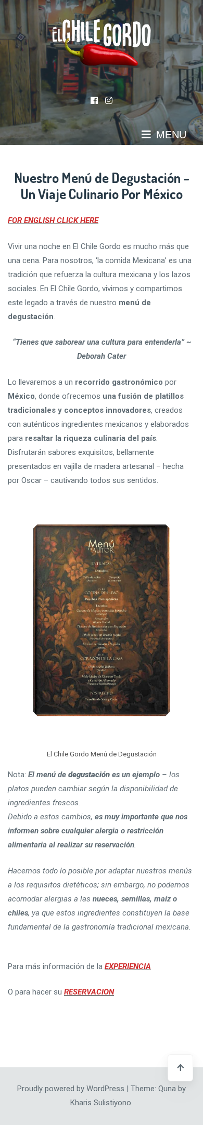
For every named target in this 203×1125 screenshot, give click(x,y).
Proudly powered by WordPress (71, 1088)
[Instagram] (108, 101)
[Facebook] (94, 101)
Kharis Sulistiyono (100, 1102)
